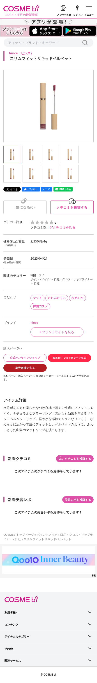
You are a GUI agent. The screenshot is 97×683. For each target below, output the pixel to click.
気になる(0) (25, 207)
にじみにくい (57, 298)
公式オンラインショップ (25, 358)
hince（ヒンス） (21, 53)
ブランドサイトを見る (58, 332)
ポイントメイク (40, 279)
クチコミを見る (64, 227)
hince (34, 323)
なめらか (77, 298)
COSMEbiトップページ (18, 535)
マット (37, 298)
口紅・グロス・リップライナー (73, 279)
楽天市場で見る (25, 368)
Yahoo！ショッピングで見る (69, 357)
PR (94, 575)
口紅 (37, 283)
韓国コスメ (37, 275)
